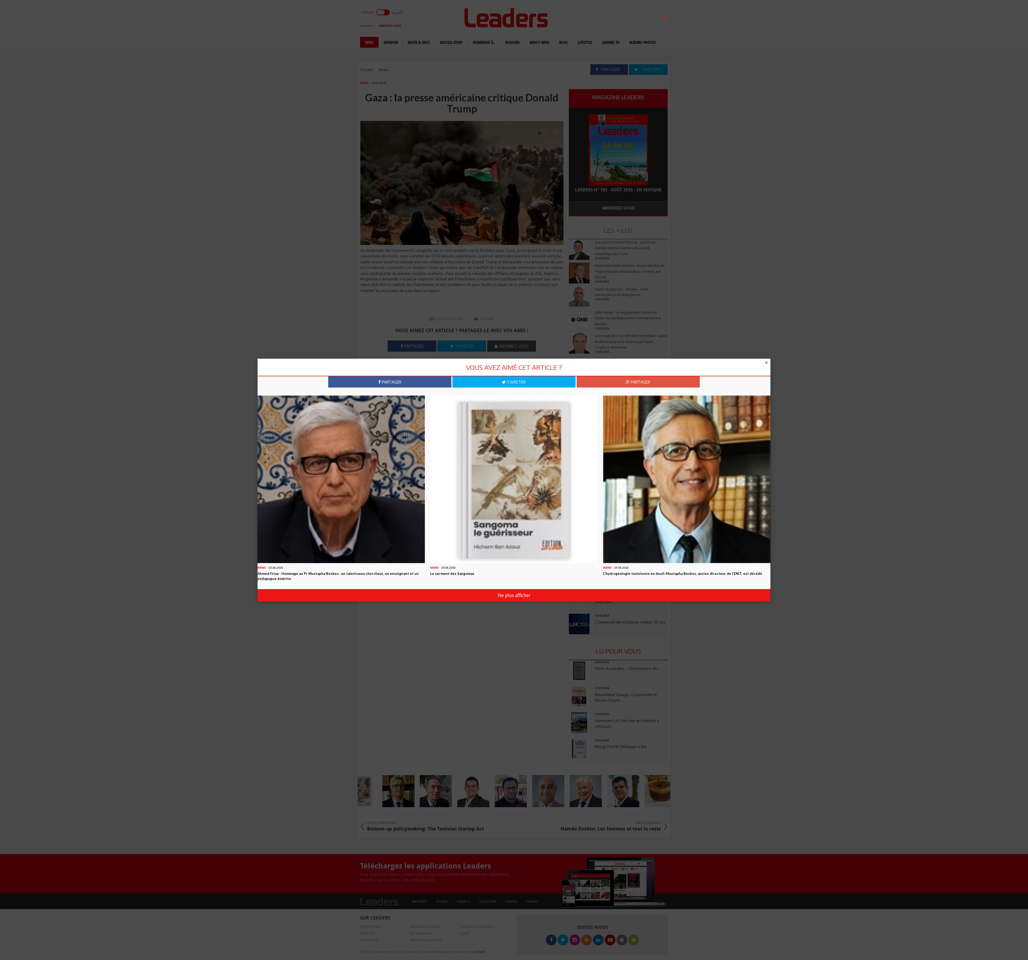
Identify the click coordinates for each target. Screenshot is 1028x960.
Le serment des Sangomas (452, 573)
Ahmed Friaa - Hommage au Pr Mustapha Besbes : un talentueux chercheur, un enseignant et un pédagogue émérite (338, 576)
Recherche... (581, 17)
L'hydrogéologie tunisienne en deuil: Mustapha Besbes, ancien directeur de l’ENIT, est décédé (682, 573)
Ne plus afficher (514, 595)
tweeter (516, 382)
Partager (391, 382)
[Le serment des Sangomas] (514, 478)
